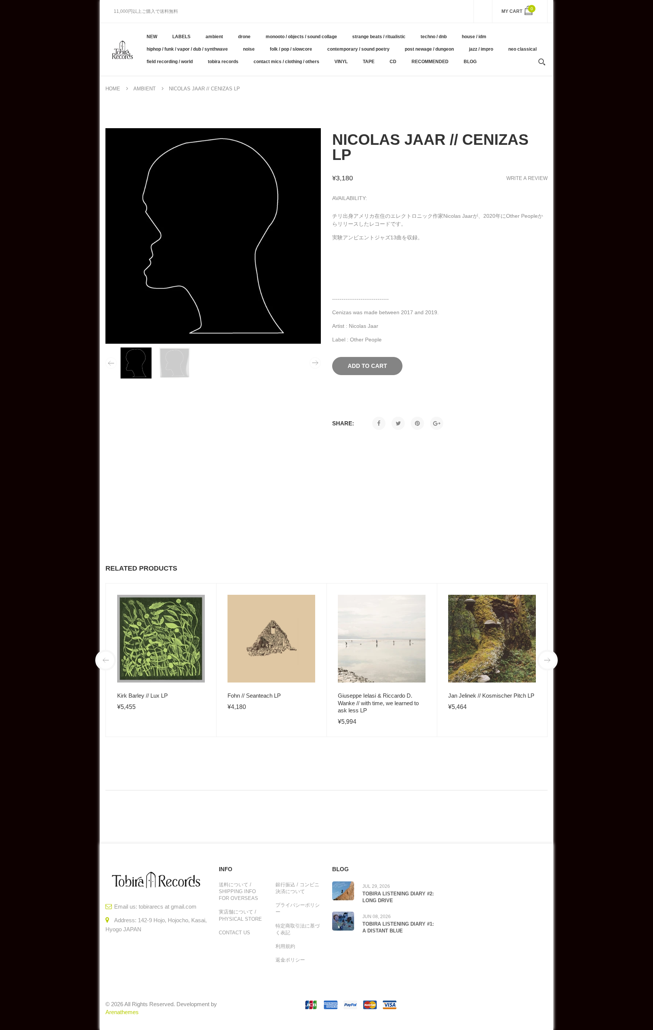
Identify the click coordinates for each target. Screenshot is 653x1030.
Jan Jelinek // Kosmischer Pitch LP (491, 695)
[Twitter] (398, 423)
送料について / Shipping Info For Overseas (238, 891)
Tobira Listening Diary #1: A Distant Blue (398, 927)
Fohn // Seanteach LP (254, 695)
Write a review (527, 178)
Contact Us (234, 932)
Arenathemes (122, 1012)
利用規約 (285, 946)
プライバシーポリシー (297, 908)
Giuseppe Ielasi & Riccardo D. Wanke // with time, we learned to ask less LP (378, 703)
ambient (144, 89)
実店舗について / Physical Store (240, 915)
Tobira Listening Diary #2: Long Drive (398, 897)
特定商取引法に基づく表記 (297, 929)
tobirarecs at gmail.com (168, 906)
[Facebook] (378, 423)
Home (112, 89)
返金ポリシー (290, 960)
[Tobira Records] (122, 49)
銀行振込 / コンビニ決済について (297, 888)
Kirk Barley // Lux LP (142, 695)
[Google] (436, 423)
